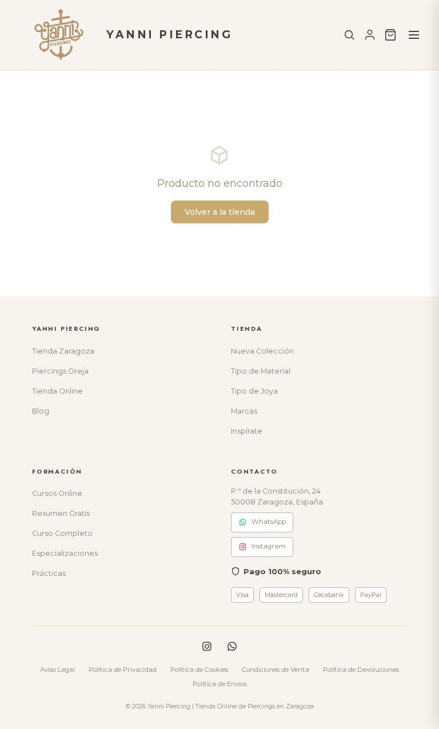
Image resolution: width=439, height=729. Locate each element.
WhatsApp (269, 522)
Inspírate (246, 431)
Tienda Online (57, 391)
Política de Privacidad (123, 670)
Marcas (244, 411)
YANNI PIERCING (169, 34)
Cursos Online (57, 493)
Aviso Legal (57, 670)
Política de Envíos (220, 684)
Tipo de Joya (254, 391)
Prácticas (49, 573)
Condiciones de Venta (275, 670)
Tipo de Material (260, 371)
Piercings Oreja (60, 371)
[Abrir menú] (414, 35)
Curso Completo (62, 533)
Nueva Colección (262, 351)
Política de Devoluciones (361, 670)
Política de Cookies (199, 670)
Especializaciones (65, 553)
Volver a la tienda (220, 212)
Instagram (269, 546)
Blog (40, 411)
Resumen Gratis (61, 513)
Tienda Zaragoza (63, 351)
